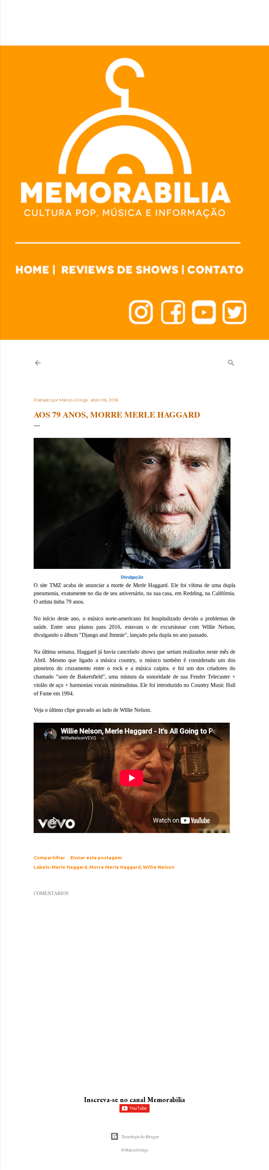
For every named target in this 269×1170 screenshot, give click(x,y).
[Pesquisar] (231, 361)
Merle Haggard (69, 867)
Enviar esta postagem (96, 857)
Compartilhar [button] (49, 857)
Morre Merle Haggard (115, 867)
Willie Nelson (158, 867)
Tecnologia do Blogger (140, 1136)
